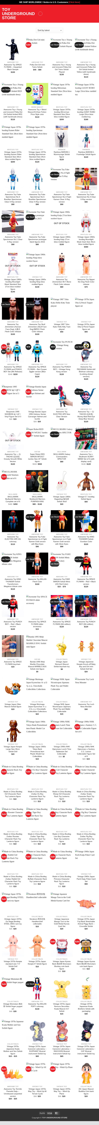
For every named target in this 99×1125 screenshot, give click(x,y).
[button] (40, 14)
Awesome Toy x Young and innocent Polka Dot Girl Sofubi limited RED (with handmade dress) (12, 113)
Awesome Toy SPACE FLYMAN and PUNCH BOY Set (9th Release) (13, 369)
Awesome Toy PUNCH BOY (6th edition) (86, 623)
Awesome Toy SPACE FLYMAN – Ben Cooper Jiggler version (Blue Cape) (37, 370)
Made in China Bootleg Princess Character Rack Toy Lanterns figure (61, 880)
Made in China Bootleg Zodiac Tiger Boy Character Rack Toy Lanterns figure (37, 837)
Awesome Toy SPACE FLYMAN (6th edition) (62, 623)
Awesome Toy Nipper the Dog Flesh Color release (86, 281)
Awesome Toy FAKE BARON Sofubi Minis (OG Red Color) (61, 581)
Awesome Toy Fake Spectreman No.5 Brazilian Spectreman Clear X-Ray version (37, 198)
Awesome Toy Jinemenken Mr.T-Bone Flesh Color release (61, 281)
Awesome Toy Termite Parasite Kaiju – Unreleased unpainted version (13, 1092)
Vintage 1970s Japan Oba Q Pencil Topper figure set (86, 326)
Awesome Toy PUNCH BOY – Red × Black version (13, 624)
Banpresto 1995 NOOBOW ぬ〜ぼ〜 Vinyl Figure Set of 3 (13, 414)
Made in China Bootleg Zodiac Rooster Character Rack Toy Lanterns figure (13, 837)
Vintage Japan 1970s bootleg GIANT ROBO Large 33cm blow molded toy (86, 113)
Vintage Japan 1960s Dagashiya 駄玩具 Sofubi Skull (61, 499)
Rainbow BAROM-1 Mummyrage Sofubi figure (62, 154)
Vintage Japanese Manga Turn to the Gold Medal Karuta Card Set (61, 922)
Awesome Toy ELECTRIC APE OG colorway (13, 539)
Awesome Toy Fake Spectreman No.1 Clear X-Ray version (12, 239)
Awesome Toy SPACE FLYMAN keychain (13, 663)
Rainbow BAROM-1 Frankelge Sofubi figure (86, 153)
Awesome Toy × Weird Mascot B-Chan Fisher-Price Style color (37, 111)
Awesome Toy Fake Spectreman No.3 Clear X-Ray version (86, 196)
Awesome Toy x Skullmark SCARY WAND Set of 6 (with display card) (86, 457)
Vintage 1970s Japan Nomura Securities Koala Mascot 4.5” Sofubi (61, 1007)
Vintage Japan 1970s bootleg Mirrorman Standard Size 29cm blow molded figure (61, 113)
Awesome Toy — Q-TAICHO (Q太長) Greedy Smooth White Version (13, 457)
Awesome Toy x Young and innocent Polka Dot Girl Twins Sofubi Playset (61, 68)
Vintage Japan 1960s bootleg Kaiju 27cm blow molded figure (61, 239)
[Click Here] (74, 2)
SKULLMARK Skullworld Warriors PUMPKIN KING (37, 499)
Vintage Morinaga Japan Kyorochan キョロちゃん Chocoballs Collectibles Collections (37, 707)
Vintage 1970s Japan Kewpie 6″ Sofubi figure (37, 962)
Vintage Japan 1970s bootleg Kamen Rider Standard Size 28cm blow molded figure (13, 155)
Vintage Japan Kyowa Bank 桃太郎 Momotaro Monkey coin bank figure (61, 965)
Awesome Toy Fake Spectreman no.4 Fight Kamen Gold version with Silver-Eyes (61, 540)
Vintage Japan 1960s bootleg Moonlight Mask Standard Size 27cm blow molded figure (13, 284)
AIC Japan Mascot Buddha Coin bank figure (86, 1091)
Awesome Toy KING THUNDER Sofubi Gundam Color (86, 539)
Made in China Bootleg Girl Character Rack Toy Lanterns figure (13, 794)
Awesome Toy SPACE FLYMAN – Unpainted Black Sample (13, 67)
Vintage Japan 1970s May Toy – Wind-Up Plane (61, 1091)
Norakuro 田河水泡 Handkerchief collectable (37, 921)
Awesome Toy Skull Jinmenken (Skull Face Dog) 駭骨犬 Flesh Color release (37, 328)
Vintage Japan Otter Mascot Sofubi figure (13, 705)
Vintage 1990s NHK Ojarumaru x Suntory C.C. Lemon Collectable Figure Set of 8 (86, 751)
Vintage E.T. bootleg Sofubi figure (86, 498)
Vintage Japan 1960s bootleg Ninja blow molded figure (37, 281)
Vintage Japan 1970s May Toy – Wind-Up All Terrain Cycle (37, 1091)
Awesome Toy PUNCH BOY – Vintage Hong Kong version (62, 369)
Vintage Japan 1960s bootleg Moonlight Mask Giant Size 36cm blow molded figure (86, 240)
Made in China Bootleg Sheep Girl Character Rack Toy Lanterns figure (61, 795)
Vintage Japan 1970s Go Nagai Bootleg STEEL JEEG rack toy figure (13, 922)
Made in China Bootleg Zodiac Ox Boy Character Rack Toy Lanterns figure (37, 795)
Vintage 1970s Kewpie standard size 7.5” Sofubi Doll (13, 963)
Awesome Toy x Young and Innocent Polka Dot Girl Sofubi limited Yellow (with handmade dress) (86, 69)
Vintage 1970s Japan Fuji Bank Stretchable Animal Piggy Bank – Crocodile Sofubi (86, 922)
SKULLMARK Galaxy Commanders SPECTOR (61, 456)
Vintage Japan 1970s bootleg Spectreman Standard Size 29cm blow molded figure (37, 155)
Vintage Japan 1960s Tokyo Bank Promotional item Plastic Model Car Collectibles (37, 751)
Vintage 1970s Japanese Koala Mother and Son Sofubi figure (12, 1050)
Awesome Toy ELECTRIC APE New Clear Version (61, 414)
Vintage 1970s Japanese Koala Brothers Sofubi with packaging (86, 1007)
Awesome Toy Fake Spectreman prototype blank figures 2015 (37, 239)
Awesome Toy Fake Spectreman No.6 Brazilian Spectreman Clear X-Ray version (13, 198)
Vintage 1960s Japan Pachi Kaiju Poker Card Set (86, 878)
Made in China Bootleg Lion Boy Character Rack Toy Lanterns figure (61, 837)
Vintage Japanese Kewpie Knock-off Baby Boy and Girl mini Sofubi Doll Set (86, 665)
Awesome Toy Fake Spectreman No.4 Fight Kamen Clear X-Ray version (61, 198)
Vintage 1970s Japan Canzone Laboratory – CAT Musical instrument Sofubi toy (86, 1050)
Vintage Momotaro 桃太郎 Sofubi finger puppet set (12, 1006)
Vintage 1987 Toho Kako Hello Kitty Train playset (61, 326)
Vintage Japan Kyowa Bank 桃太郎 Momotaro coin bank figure (86, 963)
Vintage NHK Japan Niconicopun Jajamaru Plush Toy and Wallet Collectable (62, 707)
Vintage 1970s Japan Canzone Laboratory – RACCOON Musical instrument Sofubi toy (62, 1050)
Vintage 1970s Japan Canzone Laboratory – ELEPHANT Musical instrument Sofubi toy (37, 1050)
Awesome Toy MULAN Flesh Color (37, 580)
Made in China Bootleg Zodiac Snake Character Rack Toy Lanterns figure (86, 795)
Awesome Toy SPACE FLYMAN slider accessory (37, 624)
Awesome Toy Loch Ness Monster (86, 705)
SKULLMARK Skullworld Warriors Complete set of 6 (13, 499)
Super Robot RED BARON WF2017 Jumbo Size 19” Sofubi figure (37, 457)
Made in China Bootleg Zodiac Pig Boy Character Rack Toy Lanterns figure (86, 837)
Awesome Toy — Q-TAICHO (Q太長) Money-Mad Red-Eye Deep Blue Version (86, 415)
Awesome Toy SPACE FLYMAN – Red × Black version (86, 581)
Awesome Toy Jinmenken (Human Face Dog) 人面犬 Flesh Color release (13, 328)
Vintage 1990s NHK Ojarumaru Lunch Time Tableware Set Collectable (61, 750)
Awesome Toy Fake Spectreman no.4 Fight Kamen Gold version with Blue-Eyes (37, 540)
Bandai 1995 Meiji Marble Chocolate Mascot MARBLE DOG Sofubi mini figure (37, 665)
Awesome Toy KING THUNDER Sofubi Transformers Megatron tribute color (13, 582)
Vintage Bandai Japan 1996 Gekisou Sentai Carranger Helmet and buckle (37, 415)
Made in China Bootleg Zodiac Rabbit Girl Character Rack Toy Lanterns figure (13, 880)
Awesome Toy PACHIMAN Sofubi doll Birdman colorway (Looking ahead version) (86, 371)
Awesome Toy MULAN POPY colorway (37, 1005)
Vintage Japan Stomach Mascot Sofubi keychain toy (62, 664)
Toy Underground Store (18, 13)
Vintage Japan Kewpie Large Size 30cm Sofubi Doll (13, 749)
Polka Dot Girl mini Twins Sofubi (37, 66)
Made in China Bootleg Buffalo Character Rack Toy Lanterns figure (37, 878)
